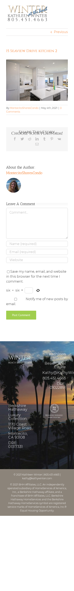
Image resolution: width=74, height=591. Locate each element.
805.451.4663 (54, 378)
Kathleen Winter (32, 474)
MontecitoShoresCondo (24, 107)
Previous (61, 32)
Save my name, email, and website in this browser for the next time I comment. (36, 276)
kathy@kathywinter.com (37, 478)
